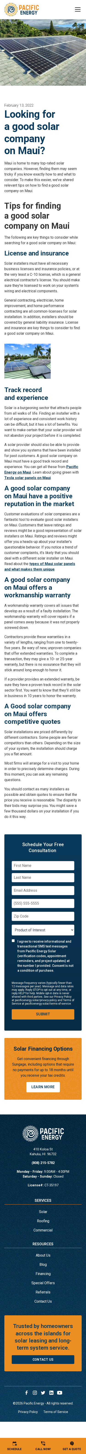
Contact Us (43, 1301)
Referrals (43, 1292)
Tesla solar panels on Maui (27, 478)
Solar (43, 1212)
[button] (75, 9)
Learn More (43, 1087)
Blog (43, 1264)
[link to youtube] (59, 1392)
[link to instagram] (35, 1392)
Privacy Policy (28, 1412)
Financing (43, 1274)
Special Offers (43, 1283)
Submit (43, 1014)
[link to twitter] (43, 1392)
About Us (43, 1255)
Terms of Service (55, 1412)
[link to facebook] (26, 1392)
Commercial (43, 1230)
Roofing (43, 1221)
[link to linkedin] (51, 1392)
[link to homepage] (21, 9)
